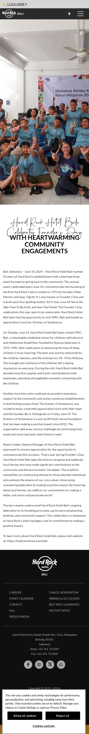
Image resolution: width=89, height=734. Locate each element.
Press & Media (19, 616)
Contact (15, 604)
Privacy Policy (58, 707)
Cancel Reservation (63, 592)
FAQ (11, 610)
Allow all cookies (24, 715)
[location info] (70, 13)
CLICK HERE (16, 4)
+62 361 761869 (48, 649)
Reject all (62, 715)
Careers (15, 592)
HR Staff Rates (59, 610)
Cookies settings (44, 726)
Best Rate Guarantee (64, 604)
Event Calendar (21, 598)
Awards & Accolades (64, 598)
